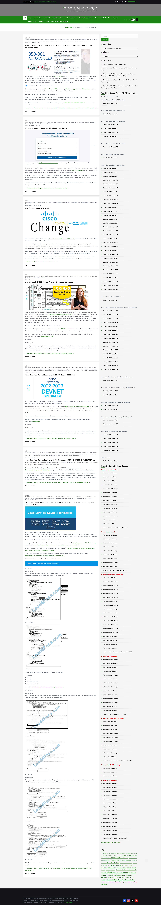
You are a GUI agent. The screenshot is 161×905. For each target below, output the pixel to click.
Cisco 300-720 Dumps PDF (110, 254)
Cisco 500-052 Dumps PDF (110, 434)
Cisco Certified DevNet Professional (76, 122)
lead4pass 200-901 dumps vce (123, 875)
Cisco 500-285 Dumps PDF (110, 424)
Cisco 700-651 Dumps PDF (110, 365)
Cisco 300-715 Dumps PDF (110, 250)
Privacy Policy (32, 21)
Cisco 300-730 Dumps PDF (110, 262)
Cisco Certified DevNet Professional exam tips (35, 455)
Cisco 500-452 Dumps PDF (110, 334)
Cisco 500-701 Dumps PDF (110, 350)
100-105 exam (111, 853)
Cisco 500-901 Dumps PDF (110, 358)
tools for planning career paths (48, 163)
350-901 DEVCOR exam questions (67, 367)
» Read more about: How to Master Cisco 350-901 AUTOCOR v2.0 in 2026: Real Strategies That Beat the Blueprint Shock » (61, 108)
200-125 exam (133, 853)
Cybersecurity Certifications (103, 17)
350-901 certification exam (34, 39)
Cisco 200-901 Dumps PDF (110, 103)
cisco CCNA (37, 17)
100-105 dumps (106, 853)
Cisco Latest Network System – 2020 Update (61, 238)
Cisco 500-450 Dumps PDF (110, 446)
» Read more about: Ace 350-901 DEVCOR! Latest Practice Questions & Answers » (49, 353)
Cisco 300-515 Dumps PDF (110, 207)
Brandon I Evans (30, 37)
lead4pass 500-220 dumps (114, 879)
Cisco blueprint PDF (51, 89)
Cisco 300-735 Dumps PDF (110, 266)
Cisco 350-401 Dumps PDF (110, 168)
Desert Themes (69, 902)
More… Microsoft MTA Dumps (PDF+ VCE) (115, 838)
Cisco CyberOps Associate (90, 122)
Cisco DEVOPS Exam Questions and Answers (70, 455)
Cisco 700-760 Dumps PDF (110, 369)
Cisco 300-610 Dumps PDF (110, 219)
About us (40, 21)
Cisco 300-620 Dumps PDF (110, 227)
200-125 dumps (127, 853)
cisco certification (121, 870)
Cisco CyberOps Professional (31, 123)
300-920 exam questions (81, 496)
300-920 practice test (91, 496)
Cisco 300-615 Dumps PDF (110, 223)
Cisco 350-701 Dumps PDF (110, 242)
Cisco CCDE (33, 122)
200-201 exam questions (118, 855)
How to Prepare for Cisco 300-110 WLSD (45, 1)
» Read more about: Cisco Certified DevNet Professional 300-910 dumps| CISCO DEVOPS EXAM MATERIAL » (57, 482)
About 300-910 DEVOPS (30, 452)
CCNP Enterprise (70, 17)
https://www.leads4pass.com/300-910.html (37, 470)
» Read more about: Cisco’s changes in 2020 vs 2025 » (41, 262)
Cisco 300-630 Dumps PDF (110, 235)
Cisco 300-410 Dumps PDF (110, 172)
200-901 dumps (123, 858)
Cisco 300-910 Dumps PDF (110, 124)
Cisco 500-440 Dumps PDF (110, 442)
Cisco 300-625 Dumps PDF (110, 231)
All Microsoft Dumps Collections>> (111, 842)
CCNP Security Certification (85, 17)
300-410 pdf (134, 860)
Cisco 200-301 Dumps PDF (110, 157)
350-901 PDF (50, 336)
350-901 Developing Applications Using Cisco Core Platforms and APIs (55, 39)
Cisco (71, 27)
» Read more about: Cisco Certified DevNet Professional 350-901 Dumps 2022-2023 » (50, 438)
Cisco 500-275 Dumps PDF (110, 420)
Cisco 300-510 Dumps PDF (110, 203)
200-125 (123, 853)
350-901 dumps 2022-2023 (80, 369)
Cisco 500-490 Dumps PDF (110, 342)
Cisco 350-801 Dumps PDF (110, 270)
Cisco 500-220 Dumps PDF (110, 438)
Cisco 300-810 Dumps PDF (110, 274)
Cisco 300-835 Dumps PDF (110, 289)
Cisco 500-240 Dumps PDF (110, 318)
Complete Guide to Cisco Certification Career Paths (46, 128)
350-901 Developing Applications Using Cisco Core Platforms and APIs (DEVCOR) (54, 276)
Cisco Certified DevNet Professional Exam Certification (63, 454)
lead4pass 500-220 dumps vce (117, 882)
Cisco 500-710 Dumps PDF (110, 354)
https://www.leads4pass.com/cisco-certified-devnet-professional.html (45, 555)
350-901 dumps (71, 369)
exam (28, 120)
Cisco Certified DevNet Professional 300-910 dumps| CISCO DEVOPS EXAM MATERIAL (60, 460)
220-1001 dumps (104, 860)
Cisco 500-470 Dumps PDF (110, 338)
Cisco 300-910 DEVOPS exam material (47, 452)
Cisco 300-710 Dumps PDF (110, 246)
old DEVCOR (58, 76)
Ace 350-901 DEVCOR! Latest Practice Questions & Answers (49, 282)
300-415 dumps (113, 863)
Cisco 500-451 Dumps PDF (110, 330)
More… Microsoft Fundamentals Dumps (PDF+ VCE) (118, 760)
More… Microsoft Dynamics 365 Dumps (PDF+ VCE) (117, 652)
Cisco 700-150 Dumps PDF (110, 361)
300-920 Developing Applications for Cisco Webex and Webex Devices (39, 496)
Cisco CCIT (39, 122)
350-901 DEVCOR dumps (54, 367)
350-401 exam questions (124, 867)
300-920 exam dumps (71, 496)
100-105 (102, 853)
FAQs (47, 21)
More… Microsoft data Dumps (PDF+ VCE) (115, 570)
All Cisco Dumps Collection (110, 461)
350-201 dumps (118, 865)
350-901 (27, 39)
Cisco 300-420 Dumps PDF (110, 180)
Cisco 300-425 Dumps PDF (110, 184)
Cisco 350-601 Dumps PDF (110, 215)
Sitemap (115, 17)
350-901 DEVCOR (33, 276)
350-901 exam (90, 369)
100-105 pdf (116, 853)
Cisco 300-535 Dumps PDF (110, 211)
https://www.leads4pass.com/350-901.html (60, 314)
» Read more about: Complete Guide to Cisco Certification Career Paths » (47, 188)
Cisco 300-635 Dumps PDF (110, 238)
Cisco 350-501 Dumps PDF (110, 199)
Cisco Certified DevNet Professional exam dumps (85, 454)
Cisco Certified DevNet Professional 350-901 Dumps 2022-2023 (50, 375)
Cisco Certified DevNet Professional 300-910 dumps (40, 454)
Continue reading (30, 111)
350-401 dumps (112, 867)
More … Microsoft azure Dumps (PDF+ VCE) (115, 527)
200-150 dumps (110, 855)
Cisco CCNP (46, 17)
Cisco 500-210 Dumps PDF (110, 311)
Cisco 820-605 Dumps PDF (110, 450)
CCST (26, 122)
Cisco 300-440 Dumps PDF (110, 195)
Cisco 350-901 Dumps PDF (110, 136)
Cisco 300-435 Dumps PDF (110, 192)
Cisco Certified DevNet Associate (61, 122)
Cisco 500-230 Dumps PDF (110, 315)
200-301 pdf (115, 858)
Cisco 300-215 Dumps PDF (110, 391)
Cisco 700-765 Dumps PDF (110, 409)
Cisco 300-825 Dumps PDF (110, 285)
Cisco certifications (77, 170)
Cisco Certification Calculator (59, 21)
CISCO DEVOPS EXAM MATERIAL (52, 455)
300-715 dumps (109, 865)
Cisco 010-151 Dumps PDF (110, 300)
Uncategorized (88, 498)
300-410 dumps (111, 860)
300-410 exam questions (124, 860)
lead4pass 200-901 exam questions (112, 877)
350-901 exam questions (77, 276)
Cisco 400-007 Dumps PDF (110, 114)
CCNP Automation (57, 17)
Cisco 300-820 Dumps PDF (110, 281)
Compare (43, 336)
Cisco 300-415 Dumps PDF (110, 176)
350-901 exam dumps (37, 370)
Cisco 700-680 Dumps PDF (110, 405)
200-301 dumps (127, 855)
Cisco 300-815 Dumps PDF (110, 278)
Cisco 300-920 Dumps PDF (110, 132)
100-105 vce (120, 853)
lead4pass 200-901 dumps (119, 873)
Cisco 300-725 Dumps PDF (110, 258)
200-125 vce (106, 855)
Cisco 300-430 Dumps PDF (110, 188)
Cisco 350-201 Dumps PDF (110, 395)
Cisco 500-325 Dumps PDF (110, 326)
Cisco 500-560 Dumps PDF (110, 346)
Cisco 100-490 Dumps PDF (110, 147)
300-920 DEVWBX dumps (60, 496)
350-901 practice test (87, 276)
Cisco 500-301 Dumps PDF (110, 322)
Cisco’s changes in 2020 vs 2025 (38, 208)
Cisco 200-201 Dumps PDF (110, 380)
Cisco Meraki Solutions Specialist (44, 123)
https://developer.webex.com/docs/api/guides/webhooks (48, 687)
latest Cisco (57, 256)
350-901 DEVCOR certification (65, 329)
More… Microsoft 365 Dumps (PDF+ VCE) (114, 714)
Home (29, 17)
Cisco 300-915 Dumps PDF (110, 128)
